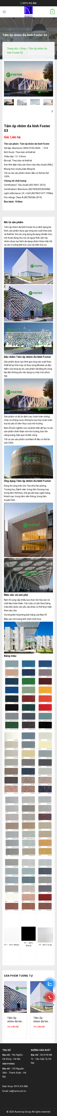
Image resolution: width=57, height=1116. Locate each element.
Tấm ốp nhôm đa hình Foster (41, 1019)
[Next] (48, 78)
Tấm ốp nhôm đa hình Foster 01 (15, 1019)
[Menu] (4, 12)
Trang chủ (12, 48)
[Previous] (9, 78)
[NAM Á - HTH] (28, 11)
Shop (23, 48)
